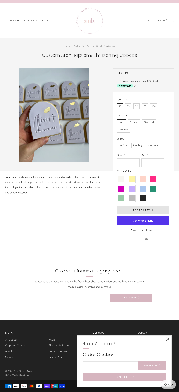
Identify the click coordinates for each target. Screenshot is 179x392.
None (121, 122)
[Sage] (121, 198)
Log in (149, 20)
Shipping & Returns (59, 345)
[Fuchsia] (121, 189)
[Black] (142, 198)
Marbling (137, 145)
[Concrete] (132, 198)
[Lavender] (132, 189)
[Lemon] (132, 179)
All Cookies (11, 340)
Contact (9, 357)
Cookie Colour (124, 171)
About (8, 351)
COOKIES (10, 20)
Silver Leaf (149, 122)
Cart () (161, 20)
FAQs (52, 340)
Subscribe (130, 297)
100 (154, 106)
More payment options (143, 230)
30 (128, 106)
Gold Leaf (123, 129)
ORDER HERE (123, 377)
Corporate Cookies (15, 345)
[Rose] (142, 179)
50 (136, 106)
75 (145, 106)
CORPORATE (30, 20)
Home (67, 46)
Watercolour (153, 145)
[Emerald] (153, 189)
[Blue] (142, 189)
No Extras (123, 145)
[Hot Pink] (153, 179)
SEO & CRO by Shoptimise (17, 375)
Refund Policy (56, 357)
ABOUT (44, 20)
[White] (121, 179)
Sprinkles (134, 122)
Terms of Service (58, 351)
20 (120, 106)
